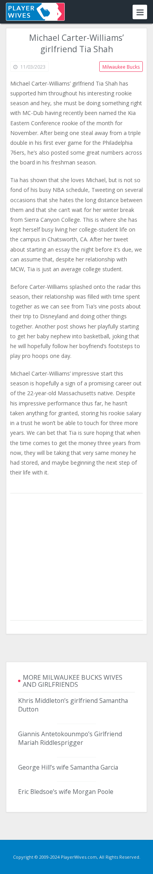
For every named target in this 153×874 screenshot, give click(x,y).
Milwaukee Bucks (121, 67)
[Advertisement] (76, 557)
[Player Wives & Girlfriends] (35, 12)
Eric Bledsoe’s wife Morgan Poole (65, 791)
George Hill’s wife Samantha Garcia (68, 767)
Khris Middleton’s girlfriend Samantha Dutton (73, 704)
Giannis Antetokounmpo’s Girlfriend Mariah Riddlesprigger (70, 738)
